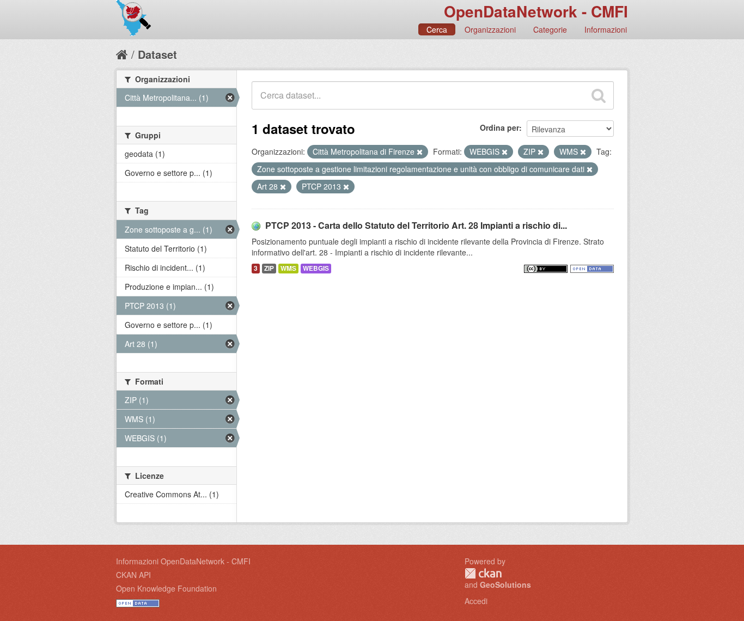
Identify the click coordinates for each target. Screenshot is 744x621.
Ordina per (499, 127)
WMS (288, 268)
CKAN (483, 573)
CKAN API (133, 574)
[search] (598, 95)
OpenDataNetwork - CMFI (536, 11)
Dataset (157, 54)
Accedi (476, 600)
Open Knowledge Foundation (166, 588)
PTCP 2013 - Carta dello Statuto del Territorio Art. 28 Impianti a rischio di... (416, 225)
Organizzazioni (490, 29)
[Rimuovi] (420, 152)
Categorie (550, 29)
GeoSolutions (505, 584)
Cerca (436, 29)
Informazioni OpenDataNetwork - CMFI (183, 561)
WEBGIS (316, 268)
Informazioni (605, 29)
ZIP (269, 268)
